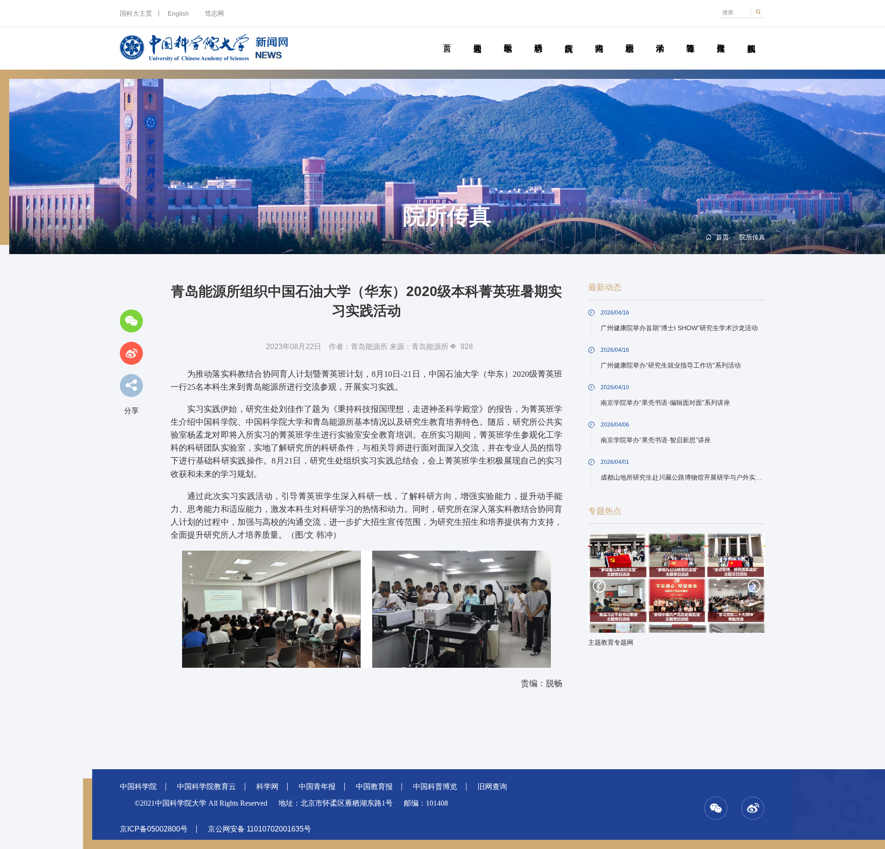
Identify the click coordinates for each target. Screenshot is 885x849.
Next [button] (754, 586)
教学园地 (508, 38)
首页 (447, 38)
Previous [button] (599, 586)
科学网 (267, 786)
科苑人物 (599, 38)
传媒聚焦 (721, 38)
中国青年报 (317, 786)
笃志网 (214, 13)
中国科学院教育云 (206, 786)
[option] (676, 592)
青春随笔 (690, 38)
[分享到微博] (131, 353)
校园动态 (629, 38)
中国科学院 (138, 786)
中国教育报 (374, 786)
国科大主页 (136, 13)
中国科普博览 (435, 786)
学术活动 (660, 38)
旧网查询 (492, 786)
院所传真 (569, 38)
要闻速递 (477, 38)
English (178, 13)
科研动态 (538, 38)
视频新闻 (751, 38)
